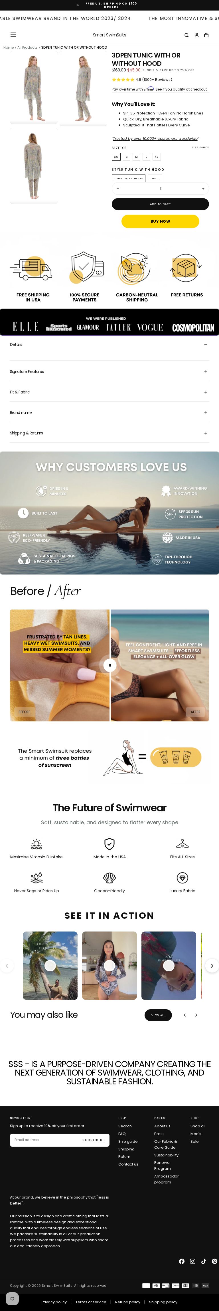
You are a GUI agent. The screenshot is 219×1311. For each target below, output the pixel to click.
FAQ (122, 1133)
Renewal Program (162, 1165)
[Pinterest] (214, 1261)
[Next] (196, 1015)
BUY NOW (161, 221)
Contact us (128, 1164)
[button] (13, 35)
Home (8, 47)
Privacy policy (54, 1302)
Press (159, 1133)
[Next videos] (212, 966)
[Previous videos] (7, 966)
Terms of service (91, 1302)
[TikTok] (203, 1261)
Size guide (200, 147)
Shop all (197, 1126)
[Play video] (50, 965)
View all (158, 1015)
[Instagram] (192, 1261)
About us (162, 1126)
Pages (159, 1118)
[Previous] (185, 1015)
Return (124, 1156)
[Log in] (196, 35)
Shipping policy (163, 1302)
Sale (194, 1141)
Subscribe (93, 1140)
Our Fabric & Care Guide (165, 1144)
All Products (27, 47)
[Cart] (206, 35)
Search (125, 1126)
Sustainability (166, 1155)
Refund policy (127, 1302)
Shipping (126, 1149)
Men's (195, 1133)
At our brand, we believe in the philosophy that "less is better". (59, 1200)
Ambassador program (166, 1179)
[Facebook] (182, 1261)
